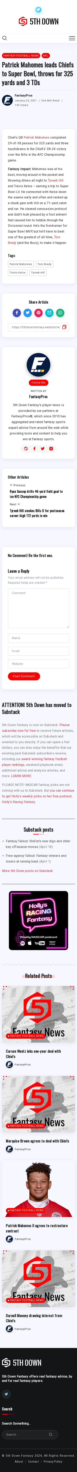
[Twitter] (38, 10)
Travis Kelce (18, 272)
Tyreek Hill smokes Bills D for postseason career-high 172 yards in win (37, 513)
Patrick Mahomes (37, 137)
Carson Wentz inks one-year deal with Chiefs (33, 1053)
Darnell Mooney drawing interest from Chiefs (34, 1318)
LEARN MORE (21, 776)
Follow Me (38, 382)
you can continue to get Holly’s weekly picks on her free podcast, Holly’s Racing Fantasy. (38, 796)
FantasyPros (24, 95)
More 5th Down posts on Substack (27, 871)
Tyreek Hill (56, 180)
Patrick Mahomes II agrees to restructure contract (37, 1228)
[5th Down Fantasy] (38, 21)
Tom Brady (45, 264)
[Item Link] (38, 1014)
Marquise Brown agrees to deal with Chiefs (37, 1141)
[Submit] (51, 1434)
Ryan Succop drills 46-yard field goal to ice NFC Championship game (36, 494)
